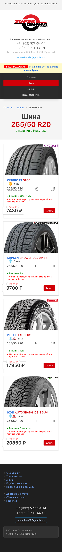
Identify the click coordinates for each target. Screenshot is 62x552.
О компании (13, 472)
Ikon (27, 412)
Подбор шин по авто (18, 483)
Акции (10, 479)
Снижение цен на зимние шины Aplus (32, 68)
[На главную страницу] (31, 31)
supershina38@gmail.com (31, 57)
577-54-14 (31, 43)
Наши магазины (31, 94)
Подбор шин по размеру (20, 486)
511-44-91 (31, 48)
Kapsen (27, 257)
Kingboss (18, 180)
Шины (31, 83)
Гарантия (11, 500)
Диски (31, 89)
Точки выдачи (14, 476)
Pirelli (19, 335)
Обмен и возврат (16, 497)
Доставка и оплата (17, 493)
